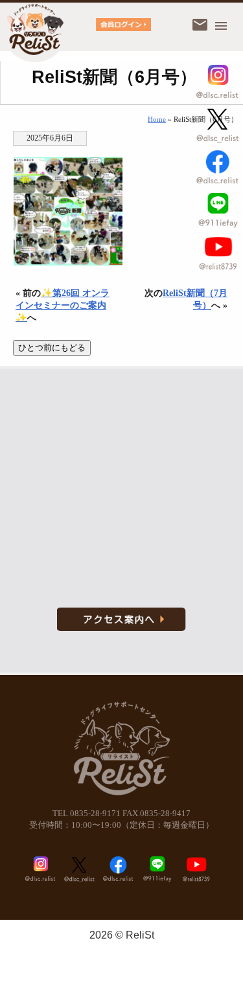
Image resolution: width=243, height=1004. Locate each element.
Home (157, 119)
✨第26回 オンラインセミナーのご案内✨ (63, 305)
